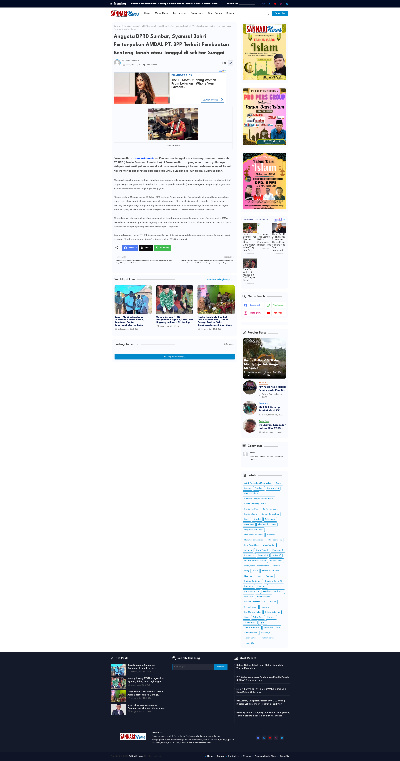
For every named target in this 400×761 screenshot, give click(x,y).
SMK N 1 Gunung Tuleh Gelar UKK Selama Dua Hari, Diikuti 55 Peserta (270, 409)
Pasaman (262, 586)
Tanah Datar (250, 638)
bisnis (246, 519)
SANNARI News (136, 756)
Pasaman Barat (251, 591)
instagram (255, 313)
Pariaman (248, 586)
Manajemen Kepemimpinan (256, 566)
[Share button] (175, 248)
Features (178, 13)
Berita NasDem (251, 509)
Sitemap (247, 756)
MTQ (246, 571)
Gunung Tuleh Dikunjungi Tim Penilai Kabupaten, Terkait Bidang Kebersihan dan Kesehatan (263, 714)
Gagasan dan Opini (253, 530)
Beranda (118, 26)
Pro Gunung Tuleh (252, 612)
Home (147, 13)
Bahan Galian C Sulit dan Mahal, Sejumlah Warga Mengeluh (259, 667)
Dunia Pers (249, 524)
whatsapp (277, 305)
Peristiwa (248, 597)
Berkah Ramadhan (270, 514)
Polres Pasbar (250, 607)
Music (255, 571)
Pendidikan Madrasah (273, 591)
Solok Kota (258, 617)
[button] (267, 13)
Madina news (276, 561)
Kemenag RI (277, 550)
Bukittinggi (270, 519)
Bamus (247, 488)
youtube (278, 313)
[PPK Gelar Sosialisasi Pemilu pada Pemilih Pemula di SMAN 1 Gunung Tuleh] (250, 387)
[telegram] (287, 4)
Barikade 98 (273, 488)
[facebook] (263, 4)
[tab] (147, 13)
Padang (269, 576)
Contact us (233, 756)
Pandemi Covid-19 (273, 581)
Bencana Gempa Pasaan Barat (259, 499)
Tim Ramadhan (267, 638)
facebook (255, 305)
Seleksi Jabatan (272, 612)
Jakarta (248, 550)
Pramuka (265, 607)
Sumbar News (250, 633)
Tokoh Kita (249, 643)
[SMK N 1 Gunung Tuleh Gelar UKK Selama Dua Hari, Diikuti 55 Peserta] (250, 408)
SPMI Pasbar (250, 622)
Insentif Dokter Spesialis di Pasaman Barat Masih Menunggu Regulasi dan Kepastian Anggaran (146, 707)
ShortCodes (215, 13)
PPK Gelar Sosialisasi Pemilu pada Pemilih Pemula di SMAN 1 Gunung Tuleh (272, 389)
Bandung (259, 488)
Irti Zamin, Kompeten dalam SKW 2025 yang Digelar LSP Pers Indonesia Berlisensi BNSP (272, 427)
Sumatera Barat (252, 628)
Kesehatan (249, 555)
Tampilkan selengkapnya (218, 280)
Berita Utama (250, 514)
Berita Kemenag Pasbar (255, 504)
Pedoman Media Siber (265, 756)
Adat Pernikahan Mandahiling (258, 483)
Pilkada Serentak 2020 (255, 602)
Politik (273, 602)
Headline (271, 535)
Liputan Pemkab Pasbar (255, 561)
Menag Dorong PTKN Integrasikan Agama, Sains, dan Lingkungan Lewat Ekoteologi (174, 320)
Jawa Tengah (262, 550)
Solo (246, 617)
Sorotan (127, 26)
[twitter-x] (269, 4)
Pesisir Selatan (263, 597)
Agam (278, 483)
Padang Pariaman (252, 581)
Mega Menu (161, 13)
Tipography (197, 13)
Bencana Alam (251, 493)
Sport (262, 622)
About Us (284, 756)
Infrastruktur (269, 545)
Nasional (248, 576)
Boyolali (257, 519)
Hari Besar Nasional (253, 535)
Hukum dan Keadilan (253, 540)
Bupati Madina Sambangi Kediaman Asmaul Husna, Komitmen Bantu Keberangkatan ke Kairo (129, 321)
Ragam (230, 13)
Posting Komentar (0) (174, 357)
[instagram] (281, 4)
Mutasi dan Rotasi (270, 571)
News (259, 576)
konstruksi (263, 555)
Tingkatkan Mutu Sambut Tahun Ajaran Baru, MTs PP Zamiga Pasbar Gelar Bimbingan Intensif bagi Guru (215, 321)
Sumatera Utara (272, 628)
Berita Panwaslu (270, 509)
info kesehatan (275, 540)
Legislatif (276, 555)
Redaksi (220, 756)
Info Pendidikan (251, 545)
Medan (276, 566)
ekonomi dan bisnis (267, 524)
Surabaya (265, 633)
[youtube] (275, 4)
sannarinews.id (144, 158)
